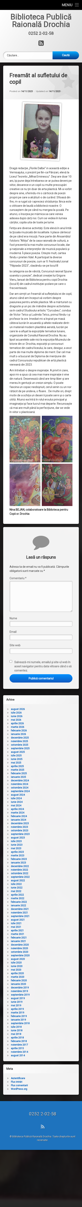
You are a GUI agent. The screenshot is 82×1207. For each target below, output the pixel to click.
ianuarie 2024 (18, 819)
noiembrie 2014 (19, 1051)
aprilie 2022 (17, 894)
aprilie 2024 (17, 809)
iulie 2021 (16, 923)
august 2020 (18, 959)
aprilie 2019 (17, 1009)
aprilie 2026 (17, 723)
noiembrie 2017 (19, 1044)
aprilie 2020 (17, 973)
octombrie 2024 (19, 787)
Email (13, 631)
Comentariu (18, 578)
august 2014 (18, 1055)
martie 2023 (17, 855)
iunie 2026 (16, 716)
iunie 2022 (16, 887)
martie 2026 (17, 727)
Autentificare (18, 1078)
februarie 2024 (19, 816)
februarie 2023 (19, 859)
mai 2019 (16, 1005)
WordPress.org (19, 1089)
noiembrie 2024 (19, 784)
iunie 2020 (16, 966)
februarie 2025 (19, 773)
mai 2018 (16, 1034)
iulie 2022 (16, 884)
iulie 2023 (16, 841)
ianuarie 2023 (18, 862)
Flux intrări (16, 1081)
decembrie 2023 (20, 823)
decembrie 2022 (20, 866)
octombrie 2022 (19, 873)
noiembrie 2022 (19, 869)
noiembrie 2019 (19, 991)
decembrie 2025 (20, 737)
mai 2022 (16, 891)
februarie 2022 (19, 902)
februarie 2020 (19, 980)
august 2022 (18, 880)
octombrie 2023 (19, 830)
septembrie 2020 (20, 955)
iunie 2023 (16, 844)
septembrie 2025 (20, 748)
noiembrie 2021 (19, 912)
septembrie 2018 (20, 1023)
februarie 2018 (19, 1041)
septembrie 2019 (20, 994)
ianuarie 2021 (18, 941)
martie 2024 (17, 812)
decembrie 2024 (20, 780)
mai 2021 (16, 927)
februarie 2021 (19, 937)
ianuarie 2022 (18, 905)
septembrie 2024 (20, 791)
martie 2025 (17, 769)
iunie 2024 (16, 802)
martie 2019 (17, 1012)
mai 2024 (16, 805)
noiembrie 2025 (19, 741)
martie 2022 (17, 898)
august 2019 (18, 998)
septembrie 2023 (20, 834)
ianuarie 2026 (18, 734)
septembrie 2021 (20, 916)
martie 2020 (17, 977)
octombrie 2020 (19, 952)
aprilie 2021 (17, 930)
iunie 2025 (16, 759)
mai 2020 (16, 969)
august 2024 (18, 794)
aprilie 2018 (17, 1037)
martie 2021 (17, 934)
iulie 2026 (16, 712)
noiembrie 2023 (19, 827)
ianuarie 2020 (18, 984)
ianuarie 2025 (18, 777)
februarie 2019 (19, 1016)
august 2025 (18, 752)
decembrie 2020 (20, 944)
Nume (13, 618)
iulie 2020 (16, 962)
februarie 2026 (19, 730)
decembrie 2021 (20, 909)
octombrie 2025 (19, 744)
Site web (15, 645)
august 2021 (18, 919)
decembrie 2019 (20, 987)
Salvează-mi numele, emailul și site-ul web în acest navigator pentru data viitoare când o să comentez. (43, 666)
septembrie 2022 (20, 877)
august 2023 (18, 837)
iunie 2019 (16, 1002)
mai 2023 (16, 848)
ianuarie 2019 (18, 1019)
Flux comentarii (19, 1085)
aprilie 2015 (17, 1048)
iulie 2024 (16, 798)
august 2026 (18, 709)
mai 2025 (16, 762)
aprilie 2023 (17, 852)
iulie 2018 (16, 1027)
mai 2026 (16, 719)
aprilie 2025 (17, 766)
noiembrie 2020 (19, 948)
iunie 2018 (16, 1030)
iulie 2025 (16, 755)
